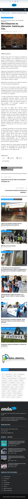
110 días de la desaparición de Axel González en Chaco (17, 464)
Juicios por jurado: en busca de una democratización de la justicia (11, 224)
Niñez (9, 391)
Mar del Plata (5, 388)
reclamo (9, 395)
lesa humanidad (5, 386)
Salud (14, 395)
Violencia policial (10, 17)
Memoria (3, 303)
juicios (23, 382)
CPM (15, 376)
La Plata (21, 384)
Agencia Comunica (8, 488)
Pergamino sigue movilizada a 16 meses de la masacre (13, 345)
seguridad (4, 169)
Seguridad (3, 17)
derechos (4, 378)
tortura (7, 397)
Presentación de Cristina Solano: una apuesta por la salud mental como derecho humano (16, 442)
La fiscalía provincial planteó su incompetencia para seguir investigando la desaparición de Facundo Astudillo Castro (13, 269)
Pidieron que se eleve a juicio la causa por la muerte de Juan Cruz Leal (16, 457)
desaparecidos (22, 378)
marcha (9, 167)
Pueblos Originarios (17, 393)
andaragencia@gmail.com (7, 432)
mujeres (4, 391)
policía (20, 167)
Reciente (3, 437)
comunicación (9, 376)
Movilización (4, 231)
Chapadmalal (21, 374)
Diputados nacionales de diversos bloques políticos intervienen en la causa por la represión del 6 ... (17, 450)
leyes (12, 386)
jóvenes (9, 384)
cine (3, 376)
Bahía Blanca (9, 374)
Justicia (3, 203)
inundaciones (12, 382)
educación (4, 380)
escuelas (11, 380)
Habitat (21, 380)
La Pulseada (6, 478)
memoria (21, 388)
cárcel (19, 376)
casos (15, 374)
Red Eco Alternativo (8, 490)
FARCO (5, 480)
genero (16, 380)
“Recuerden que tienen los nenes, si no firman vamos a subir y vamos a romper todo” (13, 296)
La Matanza (15, 384)
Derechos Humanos (12, 378)
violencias (10, 169)
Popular (9, 437)
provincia (9, 393)
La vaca (5, 486)
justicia (3, 384)
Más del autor (18, 199)
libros (17, 386)
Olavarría (15, 167)
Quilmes (4, 395)
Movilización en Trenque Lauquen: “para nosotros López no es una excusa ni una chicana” (13, 321)
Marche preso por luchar (8, 246)
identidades (4, 382)
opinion (20, 391)
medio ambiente (13, 388)
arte (3, 374)
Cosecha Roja (7, 482)
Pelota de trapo (7, 476)
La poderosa (6, 484)
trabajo (13, 397)
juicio (18, 382)
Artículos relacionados (7, 199)
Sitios (3, 397)
